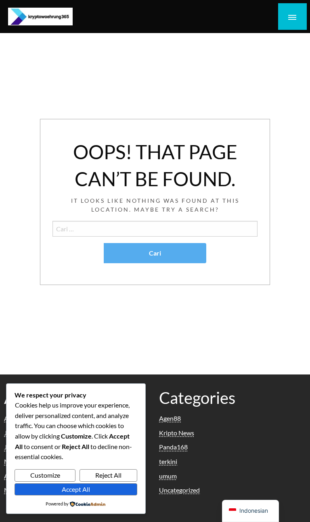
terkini (168, 461)
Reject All (108, 475)
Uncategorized (179, 490)
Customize (45, 475)
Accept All (76, 489)
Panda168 (173, 447)
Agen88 (170, 418)
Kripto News (176, 433)
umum (168, 476)
